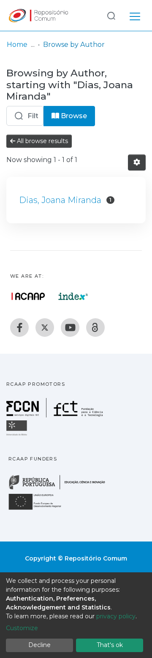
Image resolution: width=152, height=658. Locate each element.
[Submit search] (111, 15)
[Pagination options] (137, 162)
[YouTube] (70, 327)
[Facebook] (19, 327)
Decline (39, 645)
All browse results (41, 141)
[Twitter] (44, 327)
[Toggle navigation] (135, 15)
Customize (22, 628)
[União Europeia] (39, 509)
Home (17, 45)
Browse (73, 116)
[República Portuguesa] (61, 489)
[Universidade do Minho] (17, 435)
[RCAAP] (95, 327)
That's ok (110, 645)
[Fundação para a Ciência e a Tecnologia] (55, 415)
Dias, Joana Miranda (60, 200)
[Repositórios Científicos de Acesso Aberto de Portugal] (28, 296)
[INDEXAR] (73, 296)
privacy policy (116, 616)
